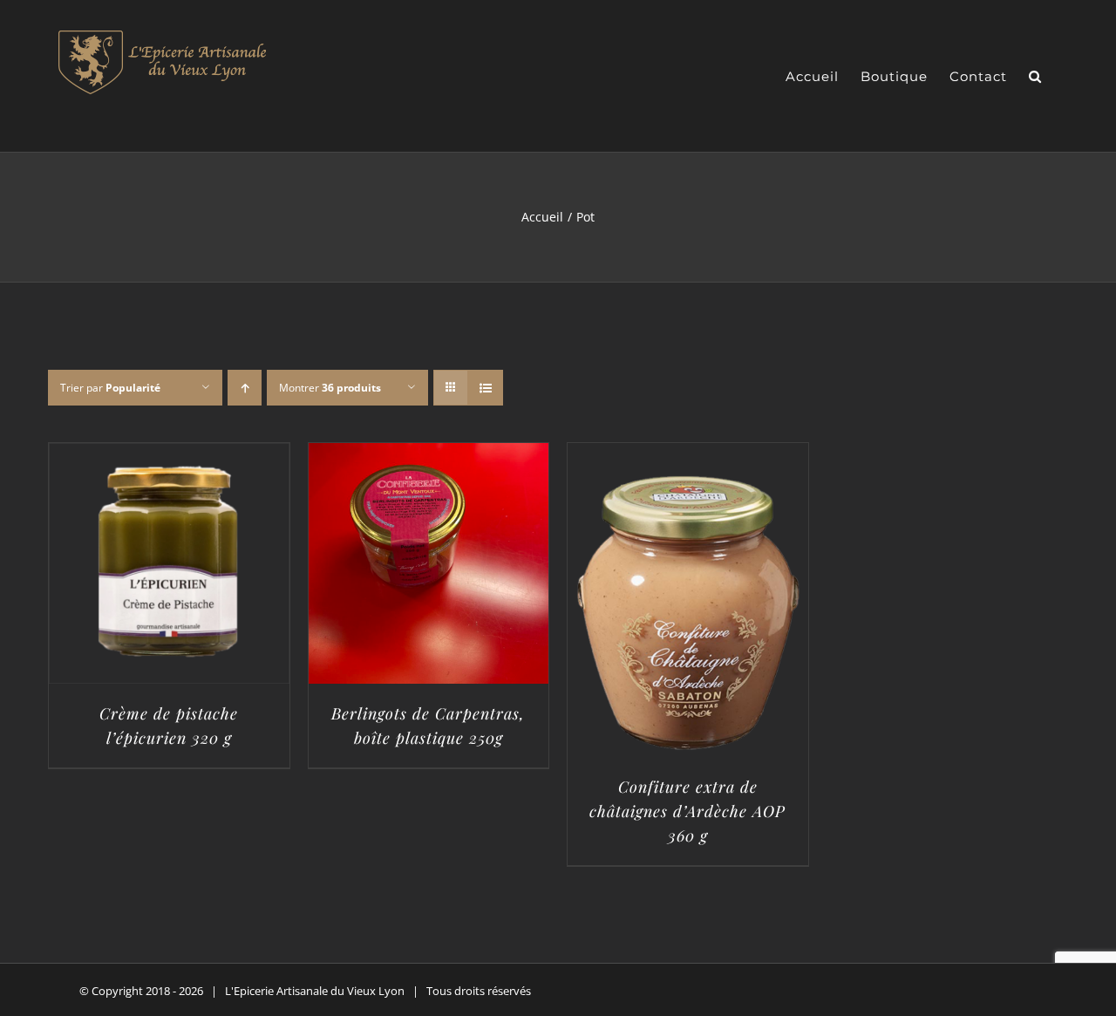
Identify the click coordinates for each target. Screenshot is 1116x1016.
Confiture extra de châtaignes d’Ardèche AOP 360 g (687, 811)
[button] (1035, 76)
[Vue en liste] (485, 388)
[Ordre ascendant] (245, 388)
